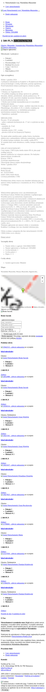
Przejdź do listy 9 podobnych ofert (13, 614)
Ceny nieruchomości (12, 7)
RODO (19, 338)
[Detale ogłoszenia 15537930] (13, 554)
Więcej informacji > (38, 688)
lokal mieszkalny (7, 351)
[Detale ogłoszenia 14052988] (13, 377)
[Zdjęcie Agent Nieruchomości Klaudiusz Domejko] (17, 476)
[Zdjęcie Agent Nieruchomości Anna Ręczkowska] (16, 505)
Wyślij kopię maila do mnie (13, 334)
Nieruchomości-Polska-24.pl (22, 636)
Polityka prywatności (32, 676)
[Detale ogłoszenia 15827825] (13, 495)
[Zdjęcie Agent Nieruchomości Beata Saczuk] (14, 358)
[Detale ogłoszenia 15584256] (13, 583)
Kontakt (11, 678)
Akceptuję (5, 690)
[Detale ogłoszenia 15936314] (13, 406)
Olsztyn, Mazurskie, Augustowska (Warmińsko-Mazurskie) (22, 45)
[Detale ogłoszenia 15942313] (13, 347)
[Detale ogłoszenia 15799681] (13, 524)
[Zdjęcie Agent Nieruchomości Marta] (12, 535)
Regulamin (19, 676)
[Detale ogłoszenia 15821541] (13, 436)
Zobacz (3, 375)
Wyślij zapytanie (7, 336)
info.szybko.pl (6, 670)
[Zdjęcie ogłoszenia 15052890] (9, 47)
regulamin (39, 336)
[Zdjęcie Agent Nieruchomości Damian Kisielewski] (17, 564)
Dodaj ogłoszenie (11, 655)
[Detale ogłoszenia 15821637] (13, 465)
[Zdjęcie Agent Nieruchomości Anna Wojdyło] (15, 417)
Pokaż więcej (5, 237)
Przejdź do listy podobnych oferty (14, 36)
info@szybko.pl (6, 668)
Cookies (4, 678)
